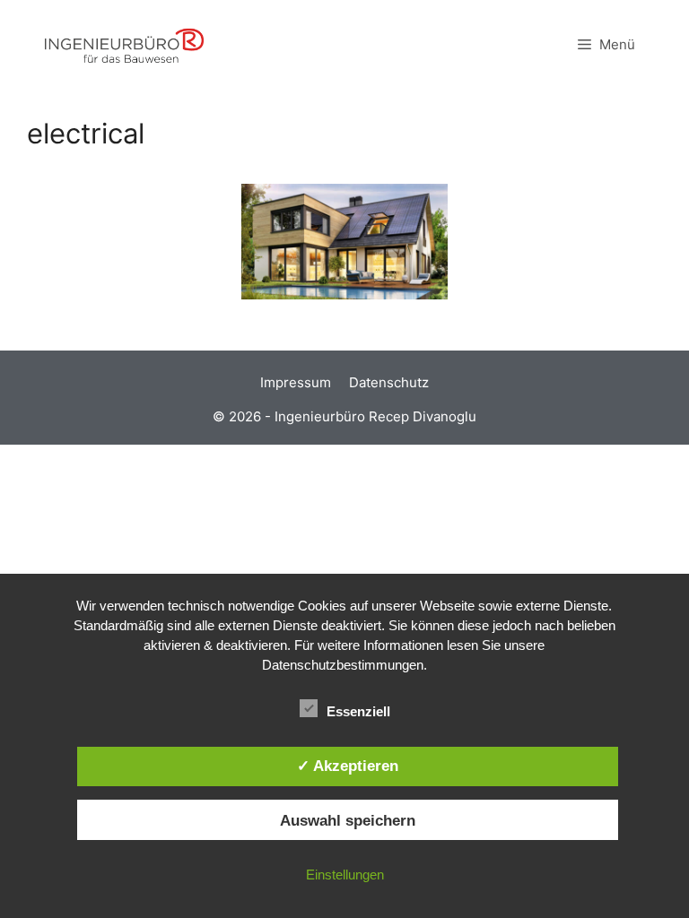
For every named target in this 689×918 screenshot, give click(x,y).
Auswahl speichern (347, 820)
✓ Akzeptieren (347, 766)
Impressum (295, 382)
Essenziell (358, 711)
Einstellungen (345, 874)
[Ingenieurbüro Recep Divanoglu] (124, 45)
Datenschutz (389, 382)
